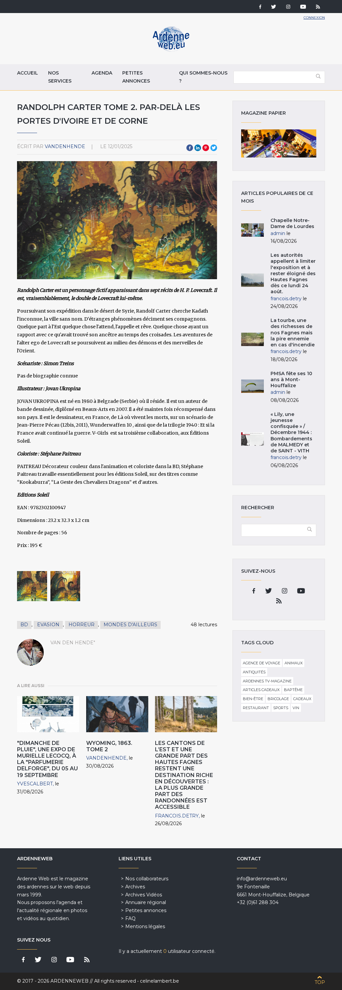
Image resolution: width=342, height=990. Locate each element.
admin (278, 233)
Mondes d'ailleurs (130, 625)
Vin (296, 707)
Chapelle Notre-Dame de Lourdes (292, 223)
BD (24, 625)
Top (320, 982)
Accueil (27, 73)
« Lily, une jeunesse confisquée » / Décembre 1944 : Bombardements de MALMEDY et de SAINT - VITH (291, 432)
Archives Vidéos (143, 895)
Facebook (189, 147)
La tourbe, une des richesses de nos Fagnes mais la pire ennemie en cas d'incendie (293, 332)
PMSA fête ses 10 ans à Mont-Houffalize (291, 379)
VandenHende (65, 146)
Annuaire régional (145, 902)
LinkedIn (197, 147)
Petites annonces (136, 77)
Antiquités (254, 672)
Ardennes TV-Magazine (267, 681)
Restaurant (256, 707)
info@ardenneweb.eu (262, 879)
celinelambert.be (159, 981)
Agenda (102, 73)
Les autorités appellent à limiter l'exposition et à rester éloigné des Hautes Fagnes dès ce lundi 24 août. (293, 273)
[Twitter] (274, 7)
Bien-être (253, 698)
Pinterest (205, 147)
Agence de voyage (261, 663)
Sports (280, 707)
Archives (135, 887)
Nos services (59, 77)
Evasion (48, 625)
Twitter (213, 147)
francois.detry (177, 816)
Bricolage (278, 698)
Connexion (314, 17)
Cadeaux (302, 698)
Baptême (293, 689)
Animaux (294, 663)
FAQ (130, 918)
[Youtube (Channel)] (303, 7)
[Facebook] (260, 7)
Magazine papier (278, 143)
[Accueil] (171, 50)
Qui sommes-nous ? (203, 77)
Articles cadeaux (261, 689)
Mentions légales (145, 926)
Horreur (81, 625)
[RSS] (318, 7)
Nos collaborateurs (146, 879)
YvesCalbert (35, 784)
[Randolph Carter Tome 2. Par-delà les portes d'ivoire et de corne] (32, 586)
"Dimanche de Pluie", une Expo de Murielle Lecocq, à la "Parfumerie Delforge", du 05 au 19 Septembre (47, 759)
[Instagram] (288, 7)
